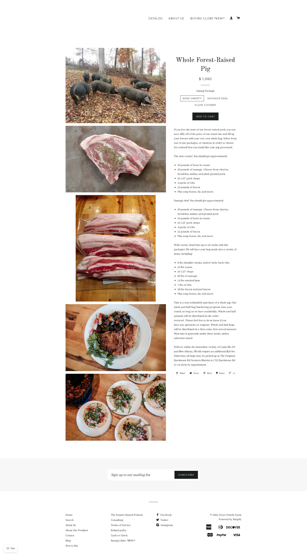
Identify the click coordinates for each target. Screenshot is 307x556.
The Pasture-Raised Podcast (127, 514)
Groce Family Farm (230, 514)
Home (69, 514)
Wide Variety (192, 98)
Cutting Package (205, 90)
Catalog (156, 18)
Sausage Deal (217, 98)
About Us (176, 18)
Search (70, 520)
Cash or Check (119, 535)
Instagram (166, 525)
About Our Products (77, 530)
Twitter (164, 520)
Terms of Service (120, 525)
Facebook (166, 514)
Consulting (117, 520)
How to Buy (72, 545)
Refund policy (118, 530)
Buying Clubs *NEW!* (207, 18)
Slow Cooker (205, 104)
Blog (68, 540)
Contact (70, 535)
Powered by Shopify (230, 519)
